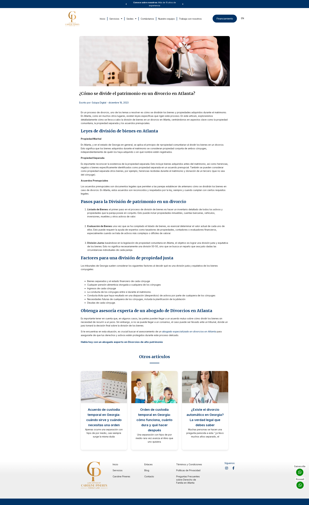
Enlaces (148, 464)
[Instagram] (226, 468)
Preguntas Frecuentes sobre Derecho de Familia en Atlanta (188, 479)
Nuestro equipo (166, 18)
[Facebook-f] (233, 468)
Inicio (102, 18)
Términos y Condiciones (189, 464)
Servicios (114, 18)
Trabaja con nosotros (190, 18)
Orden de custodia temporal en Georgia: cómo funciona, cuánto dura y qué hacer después (154, 420)
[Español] (242, 19)
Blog (146, 470)
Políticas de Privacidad (188, 470)
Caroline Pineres (121, 476)
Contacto (149, 476)
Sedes (129, 18)
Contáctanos (147, 18)
